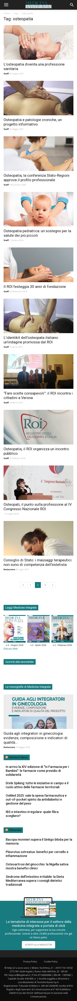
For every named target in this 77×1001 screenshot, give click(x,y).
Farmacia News (18, 757)
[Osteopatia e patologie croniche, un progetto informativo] (38, 98)
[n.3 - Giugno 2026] (15, 629)
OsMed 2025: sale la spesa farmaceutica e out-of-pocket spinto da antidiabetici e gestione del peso (36, 799)
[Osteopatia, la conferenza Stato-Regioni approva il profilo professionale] (38, 153)
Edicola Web (11, 648)
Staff (6, 73)
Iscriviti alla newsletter (19, 662)
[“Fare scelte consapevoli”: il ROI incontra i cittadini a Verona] (38, 371)
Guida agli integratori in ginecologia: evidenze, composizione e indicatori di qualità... (36, 738)
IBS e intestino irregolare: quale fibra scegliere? (32, 814)
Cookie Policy (50, 961)
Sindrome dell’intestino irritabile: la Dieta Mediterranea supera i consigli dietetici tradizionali (35, 880)
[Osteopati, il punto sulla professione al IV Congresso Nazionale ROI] (38, 482)
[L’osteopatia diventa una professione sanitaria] (38, 42)
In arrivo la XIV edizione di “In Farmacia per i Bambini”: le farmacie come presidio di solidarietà (37, 771)
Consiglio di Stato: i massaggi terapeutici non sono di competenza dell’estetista (38, 562)
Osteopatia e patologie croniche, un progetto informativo (33, 122)
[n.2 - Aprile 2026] (38, 629)
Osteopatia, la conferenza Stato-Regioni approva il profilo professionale (36, 177)
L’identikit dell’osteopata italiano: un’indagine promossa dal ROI (31, 339)
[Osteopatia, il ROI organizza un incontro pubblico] (38, 427)
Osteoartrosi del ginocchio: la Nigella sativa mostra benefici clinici (37, 866)
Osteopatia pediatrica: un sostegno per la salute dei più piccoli (37, 233)
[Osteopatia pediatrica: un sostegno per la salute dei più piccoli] (38, 209)
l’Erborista (15, 830)
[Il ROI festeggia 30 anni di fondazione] (38, 264)
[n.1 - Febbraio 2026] (62, 629)
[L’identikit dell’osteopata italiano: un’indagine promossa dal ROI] (38, 316)
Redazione (9, 569)
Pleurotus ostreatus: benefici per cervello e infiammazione (37, 854)
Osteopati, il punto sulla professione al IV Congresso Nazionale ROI (38, 506)
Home (7, 13)
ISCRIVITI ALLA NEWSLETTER (38, 944)
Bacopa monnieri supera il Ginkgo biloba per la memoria (39, 841)
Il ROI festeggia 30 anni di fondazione (35, 286)
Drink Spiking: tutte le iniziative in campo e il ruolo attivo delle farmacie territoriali (37, 785)
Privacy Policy (30, 961)
